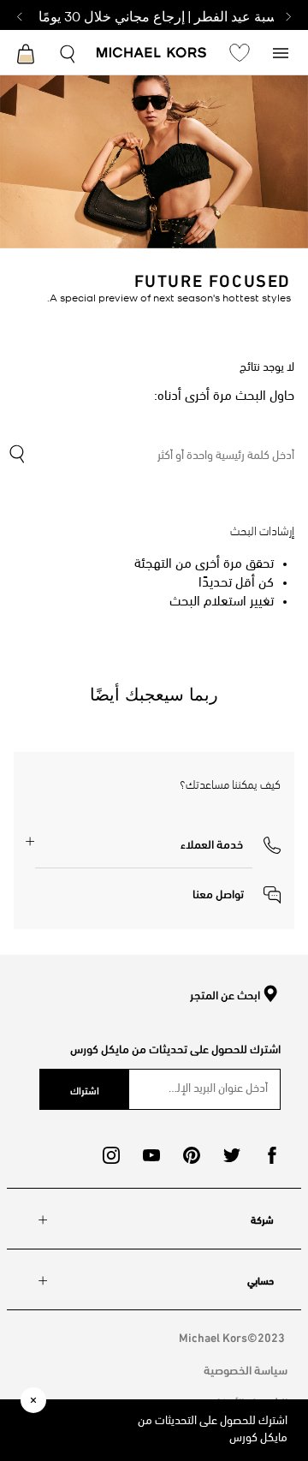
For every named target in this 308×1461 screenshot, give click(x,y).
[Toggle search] (68, 52)
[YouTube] (151, 1155)
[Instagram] (111, 1155)
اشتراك (84, 1089)
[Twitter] (231, 1155)
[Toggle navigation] (280, 52)
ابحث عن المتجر (225, 995)
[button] (231, 842)
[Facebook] (272, 1155)
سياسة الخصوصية (245, 1369)
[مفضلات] (239, 52)
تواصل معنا (219, 892)
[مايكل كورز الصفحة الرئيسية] (152, 54)
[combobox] (150, 456)
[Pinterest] (191, 1155)
